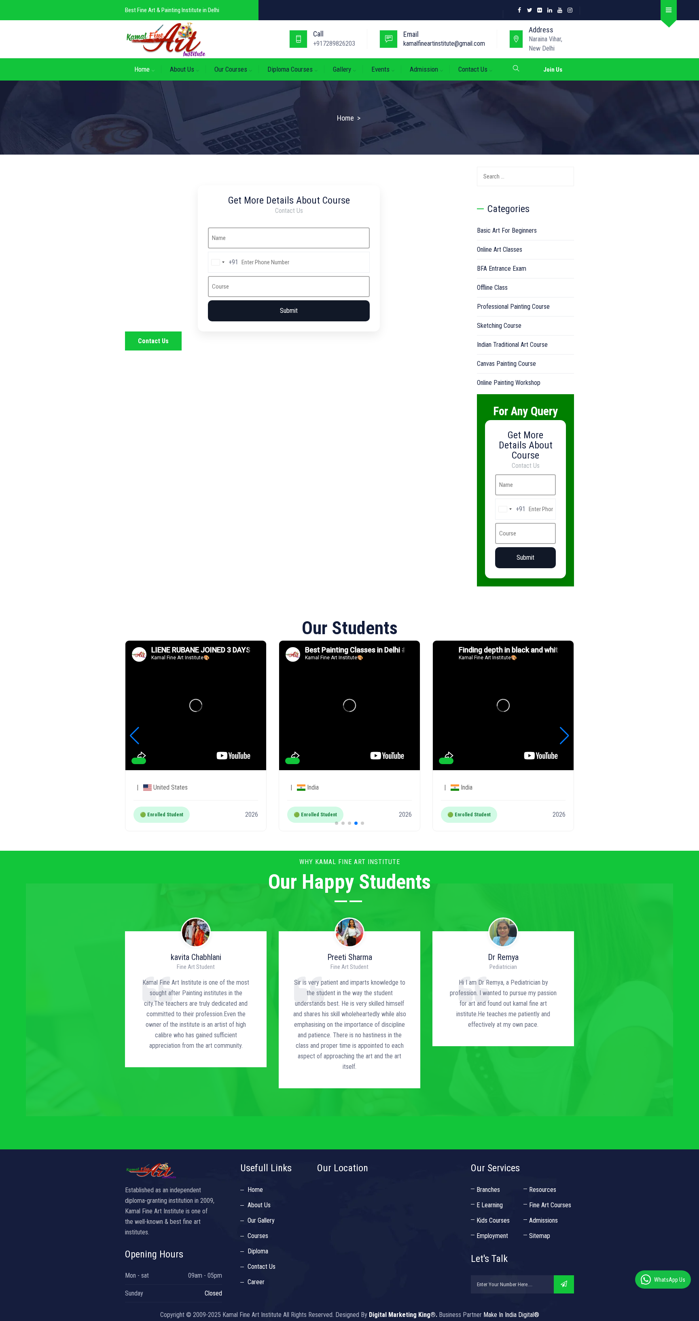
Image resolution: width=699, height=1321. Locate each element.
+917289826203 (334, 43)
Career (256, 1282)
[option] (196, 1021)
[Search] (565, 177)
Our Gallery (261, 1220)
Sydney (503, 967)
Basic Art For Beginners (507, 230)
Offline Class (492, 287)
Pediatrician (349, 967)
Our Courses (230, 69)
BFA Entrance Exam (501, 268)
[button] (336, 823)
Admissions (543, 1220)
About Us (182, 69)
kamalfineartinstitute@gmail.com (444, 43)
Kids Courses (493, 1220)
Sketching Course (499, 325)
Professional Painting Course (513, 306)
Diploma (258, 1251)
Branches (488, 1190)
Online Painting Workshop (508, 383)
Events (380, 69)
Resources (542, 1190)
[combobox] (223, 262)
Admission (424, 69)
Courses (258, 1236)
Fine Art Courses (550, 1205)
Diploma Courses (290, 69)
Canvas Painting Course (506, 363)
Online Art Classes (499, 249)
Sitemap (539, 1236)
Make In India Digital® (511, 1315)
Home (142, 69)
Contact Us (472, 69)
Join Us (552, 69)
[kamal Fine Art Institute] (207, 39)
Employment (492, 1236)
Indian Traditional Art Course (512, 344)
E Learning (490, 1205)
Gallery (342, 69)
